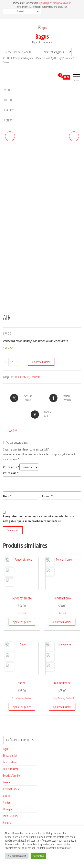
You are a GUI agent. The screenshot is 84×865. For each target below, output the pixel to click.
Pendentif (35, 377)
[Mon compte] (52, 77)
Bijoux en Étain (10, 755)
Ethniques (56, 3)
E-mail (47, 496)
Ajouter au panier (41, 362)
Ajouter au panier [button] (22, 622)
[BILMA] (74, 136)
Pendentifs (66, 3)
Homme (7, 822)
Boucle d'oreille (11, 775)
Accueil (8, 90)
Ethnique (8, 809)
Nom (7, 496)
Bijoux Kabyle (44, 3)
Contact (8, 120)
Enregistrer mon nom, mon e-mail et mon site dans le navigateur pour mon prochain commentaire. (38, 518)
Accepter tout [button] (38, 855)
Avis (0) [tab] (13, 430)
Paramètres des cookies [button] (17, 855)
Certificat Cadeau (11, 789)
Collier (6, 802)
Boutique (9, 100)
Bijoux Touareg (22, 377)
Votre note (11, 467)
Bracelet (7, 782)
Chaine (6, 796)
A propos (9, 110)
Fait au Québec (10, 816)
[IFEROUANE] (10, 136)
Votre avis (11, 473)
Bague (6, 749)
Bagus (42, 36)
